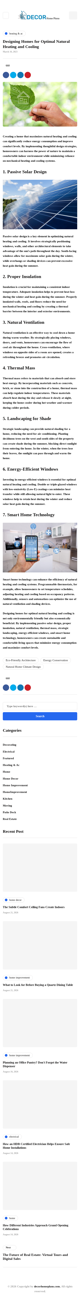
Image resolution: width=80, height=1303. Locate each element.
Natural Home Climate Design (23, 666)
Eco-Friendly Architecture (21, 660)
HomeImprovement (15, 792)
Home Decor (10, 778)
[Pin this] (28, 75)
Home (6, 771)
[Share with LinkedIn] (20, 75)
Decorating (9, 744)
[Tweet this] (13, 75)
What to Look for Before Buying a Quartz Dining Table (38, 984)
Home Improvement (15, 785)
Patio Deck (9, 812)
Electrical (9, 751)
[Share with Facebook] (6, 75)
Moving (7, 805)
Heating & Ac (11, 765)
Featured (8, 758)
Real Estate (10, 818)
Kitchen (7, 798)
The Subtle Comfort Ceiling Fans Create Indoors (34, 907)
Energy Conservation (55, 660)
